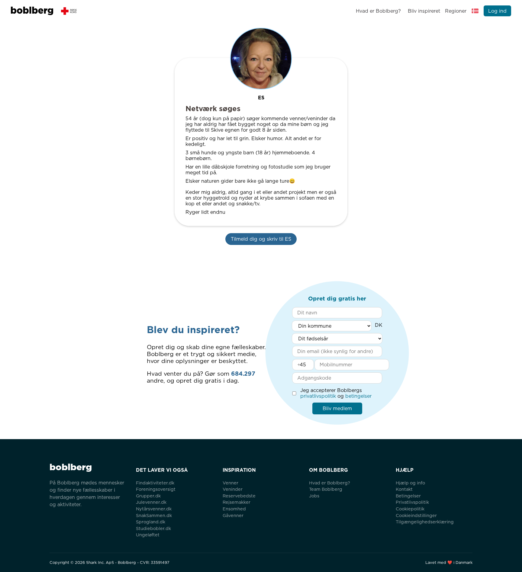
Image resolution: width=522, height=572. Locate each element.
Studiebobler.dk (153, 528)
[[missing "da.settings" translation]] (475, 10)
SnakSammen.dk (154, 515)
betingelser (358, 396)
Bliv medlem (337, 408)
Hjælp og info (410, 482)
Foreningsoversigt (156, 489)
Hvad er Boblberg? (378, 11)
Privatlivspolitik (412, 502)
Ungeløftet (148, 534)
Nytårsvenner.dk (154, 508)
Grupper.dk (148, 495)
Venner (230, 482)
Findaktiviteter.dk (155, 482)
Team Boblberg (325, 489)
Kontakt (404, 489)
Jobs (314, 495)
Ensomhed (234, 508)
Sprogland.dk (150, 521)
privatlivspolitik (318, 396)
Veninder (233, 489)
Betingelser (408, 495)
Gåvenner (233, 515)
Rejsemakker (236, 502)
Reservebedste (239, 495)
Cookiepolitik (410, 508)
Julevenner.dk (151, 502)
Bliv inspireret (424, 11)
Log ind (497, 11)
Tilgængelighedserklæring (425, 521)
